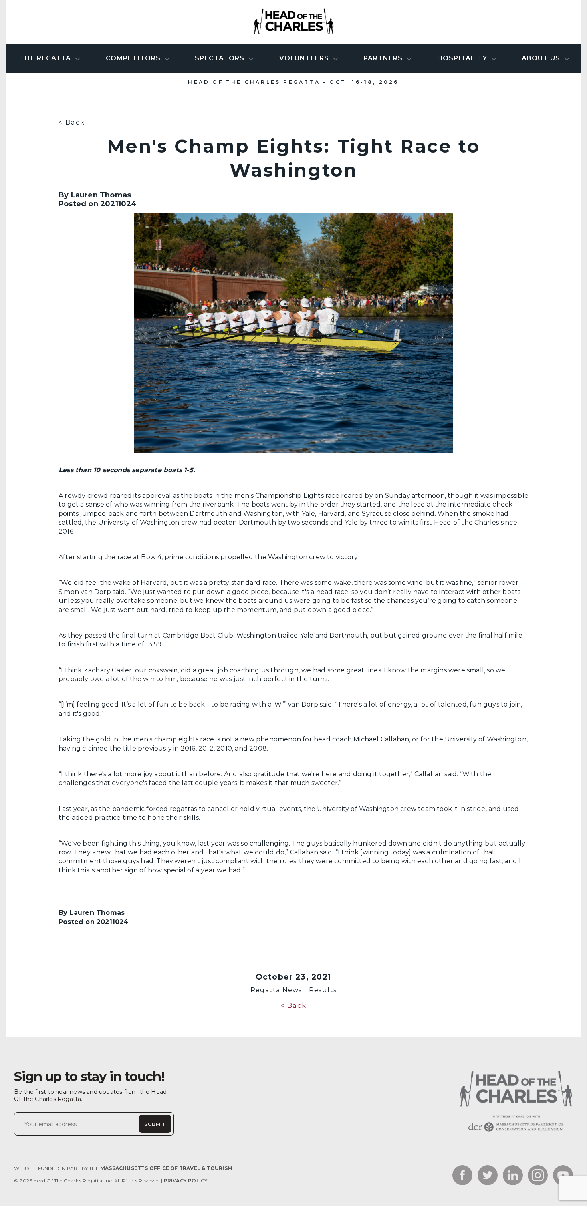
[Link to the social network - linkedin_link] (513, 1176)
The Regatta (46, 58)
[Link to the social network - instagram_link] (538, 1176)
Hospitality (463, 58)
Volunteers (305, 58)
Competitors (134, 58)
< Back (72, 122)
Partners (384, 58)
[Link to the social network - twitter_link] (488, 1176)
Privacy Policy (186, 1181)
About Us (542, 58)
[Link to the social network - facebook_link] (462, 1176)
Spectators (220, 58)
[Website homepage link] (515, 1131)
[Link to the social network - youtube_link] (563, 1176)
